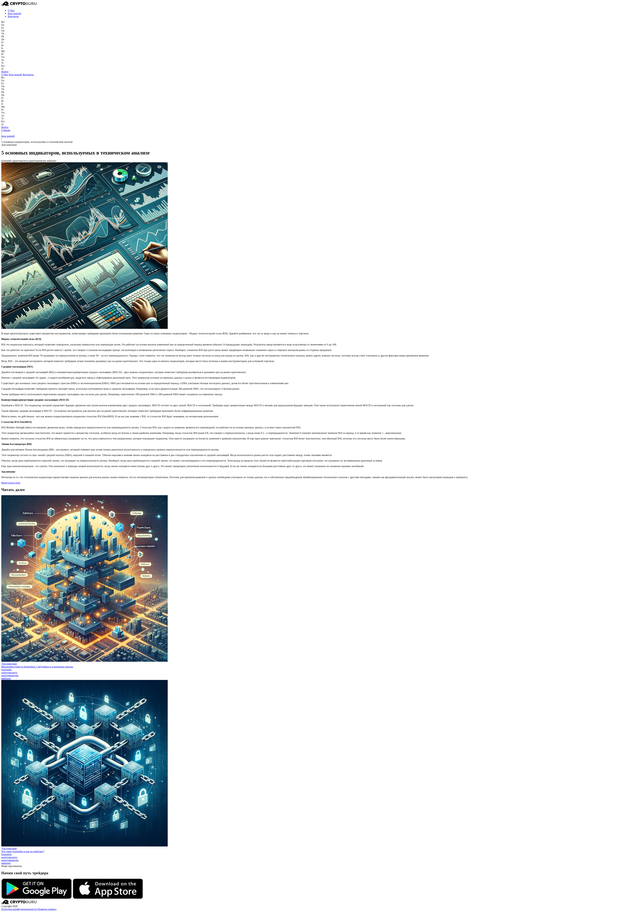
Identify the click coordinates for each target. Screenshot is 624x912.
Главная (5, 130)
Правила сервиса (47, 909)
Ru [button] (2, 21)
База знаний (14, 13)
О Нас (11, 10)
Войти (4, 71)
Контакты (13, 16)
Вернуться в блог (10, 482)
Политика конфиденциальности (19, 909)
